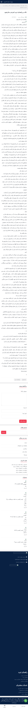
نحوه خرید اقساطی (23, 690)
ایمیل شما (25, 413)
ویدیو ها (25, 454)
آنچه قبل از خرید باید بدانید (17, 464)
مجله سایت (22, 5)
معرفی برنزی (24, 675)
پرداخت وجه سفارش (22, 692)
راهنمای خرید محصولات (15, 5)
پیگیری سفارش (24, 681)
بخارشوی (24, 379)
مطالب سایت (24, 694)
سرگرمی (25, 448)
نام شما (25, 407)
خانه (26, 5)
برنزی (26, 442)
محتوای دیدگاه (23, 391)
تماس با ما (25, 677)
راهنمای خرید (17, 379)
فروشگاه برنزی (24, 466)
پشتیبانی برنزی (16, 466)
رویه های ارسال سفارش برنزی (20, 679)
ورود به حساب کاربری (22, 688)
